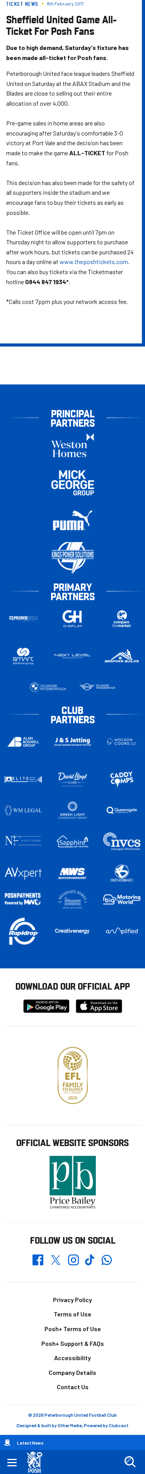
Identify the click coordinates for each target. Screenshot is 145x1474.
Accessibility (72, 1357)
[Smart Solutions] (23, 656)
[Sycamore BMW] (48, 687)
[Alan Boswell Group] (23, 741)
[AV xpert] (23, 873)
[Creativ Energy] (72, 931)
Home (7, 1442)
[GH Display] (72, 618)
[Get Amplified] (121, 931)
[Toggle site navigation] (12, 1462)
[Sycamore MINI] (97, 687)
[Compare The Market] (121, 618)
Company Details (72, 1372)
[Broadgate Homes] (72, 899)
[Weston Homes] (72, 445)
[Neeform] (23, 841)
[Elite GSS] (23, 779)
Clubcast (118, 1425)
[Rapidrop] (23, 931)
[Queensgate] (121, 810)
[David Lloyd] (72, 779)
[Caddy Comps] (121, 779)
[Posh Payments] (23, 899)
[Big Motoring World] (121, 899)
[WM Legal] (23, 810)
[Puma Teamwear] (72, 520)
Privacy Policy (72, 1299)
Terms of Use (72, 1314)
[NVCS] (121, 841)
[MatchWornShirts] (72, 873)
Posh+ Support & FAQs (72, 1343)
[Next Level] (72, 656)
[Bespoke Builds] (121, 656)
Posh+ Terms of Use (72, 1328)
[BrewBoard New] (121, 873)
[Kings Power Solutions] (72, 557)
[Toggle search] (130, 1462)
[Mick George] (72, 482)
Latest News (30, 1442)
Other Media (70, 1425)
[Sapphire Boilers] (72, 841)
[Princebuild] (23, 618)
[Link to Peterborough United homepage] (37, 1462)
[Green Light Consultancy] (72, 810)
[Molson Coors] (121, 741)
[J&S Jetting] (72, 742)
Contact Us (73, 1386)
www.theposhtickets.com (94, 261)
